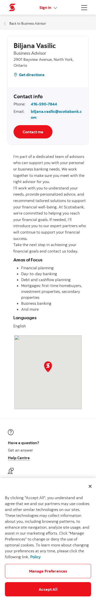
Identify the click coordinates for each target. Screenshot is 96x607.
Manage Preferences (48, 571)
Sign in (45, 7)
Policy (35, 556)
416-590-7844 (44, 103)
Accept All (48, 589)
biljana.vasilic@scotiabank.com (56, 114)
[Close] (90, 486)
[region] (48, 542)
